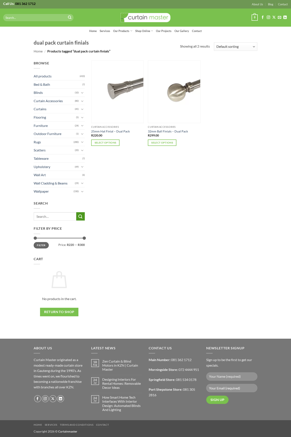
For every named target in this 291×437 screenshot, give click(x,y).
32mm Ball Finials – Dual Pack (168, 131)
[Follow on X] (274, 17)
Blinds (38, 92)
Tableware (41, 158)
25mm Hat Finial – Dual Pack (110, 131)
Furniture (41, 125)
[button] (255, 18)
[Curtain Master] (146, 17)
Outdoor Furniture (47, 134)
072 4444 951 (189, 369)
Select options (105, 142)
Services (105, 31)
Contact (283, 4)
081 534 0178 (186, 379)
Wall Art (40, 175)
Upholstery (42, 167)
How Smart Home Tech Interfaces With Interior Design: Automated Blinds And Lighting (121, 403)
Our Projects (163, 31)
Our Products (121, 31)
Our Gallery (181, 31)
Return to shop (59, 312)
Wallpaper (41, 191)
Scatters (40, 150)
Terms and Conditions (76, 424)
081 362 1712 (25, 3)
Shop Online (142, 31)
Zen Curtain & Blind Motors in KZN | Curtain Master (120, 365)
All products (43, 76)
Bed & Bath (42, 84)
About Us (257, 4)
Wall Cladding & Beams (51, 183)
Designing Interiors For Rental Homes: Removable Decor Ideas (121, 383)
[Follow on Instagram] (268, 17)
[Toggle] (82, 92)
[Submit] (69, 17)
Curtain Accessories (48, 101)
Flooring (40, 117)
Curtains (40, 109)
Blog (270, 4)
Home (93, 31)
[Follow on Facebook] (262, 17)
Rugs (37, 142)
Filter (41, 245)
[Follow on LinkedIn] (285, 17)
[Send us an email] (279, 17)
